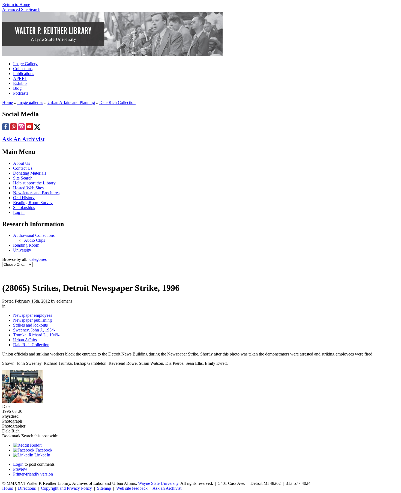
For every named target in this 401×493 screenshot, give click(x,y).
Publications (23, 73)
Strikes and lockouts (30, 325)
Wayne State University (158, 483)
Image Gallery (25, 63)
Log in (19, 212)
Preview (20, 469)
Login (18, 464)
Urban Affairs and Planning (71, 102)
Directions (27, 488)
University (22, 250)
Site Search (22, 178)
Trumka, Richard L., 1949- (36, 335)
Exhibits (20, 83)
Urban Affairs (25, 339)
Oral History (24, 197)
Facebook (43, 450)
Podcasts (20, 93)
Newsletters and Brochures (36, 192)
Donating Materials (29, 173)
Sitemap (104, 488)
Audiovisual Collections (34, 235)
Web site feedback (132, 488)
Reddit (35, 445)
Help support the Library (34, 183)
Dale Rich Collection (117, 102)
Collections (22, 68)
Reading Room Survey (33, 202)
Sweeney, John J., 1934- (34, 330)
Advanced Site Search (21, 9)
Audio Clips (34, 240)
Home (7, 102)
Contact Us (22, 168)
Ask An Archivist (23, 139)
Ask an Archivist (166, 488)
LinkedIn (41, 455)
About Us (21, 163)
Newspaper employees (32, 315)
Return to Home (16, 4)
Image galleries (30, 102)
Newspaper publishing (32, 320)
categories (38, 259)
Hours (7, 488)
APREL (20, 78)
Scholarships (24, 207)
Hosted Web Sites (28, 188)
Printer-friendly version (33, 474)
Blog (17, 88)
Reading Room (26, 245)
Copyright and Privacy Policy (66, 488)
